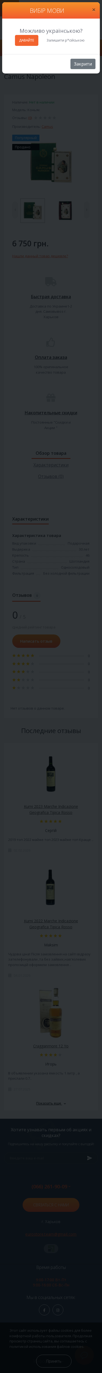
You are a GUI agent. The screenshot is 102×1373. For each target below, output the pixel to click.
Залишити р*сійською (66, 40)
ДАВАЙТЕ (26, 40)
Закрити (83, 64)
